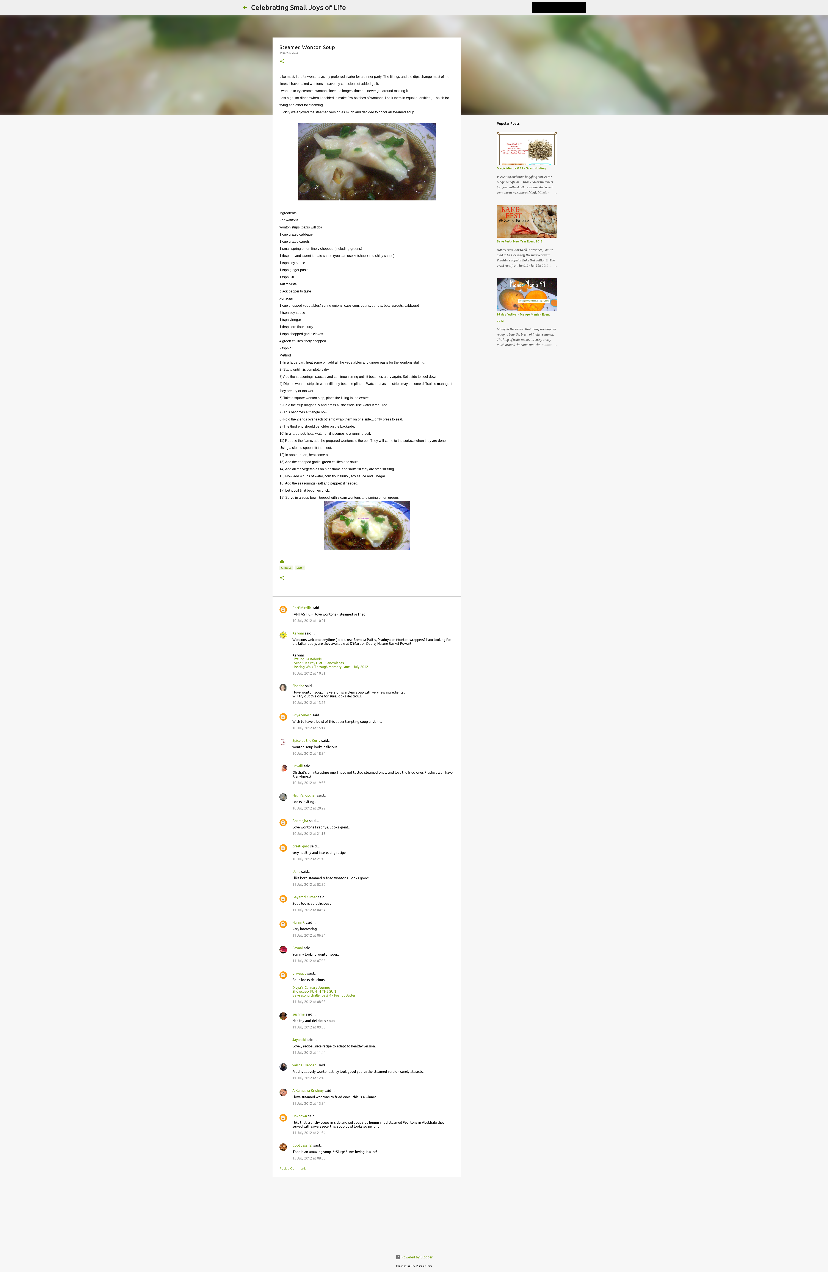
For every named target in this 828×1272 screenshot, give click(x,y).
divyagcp (299, 973)
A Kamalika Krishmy (308, 1090)
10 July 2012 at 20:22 (308, 808)
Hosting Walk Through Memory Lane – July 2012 (330, 667)
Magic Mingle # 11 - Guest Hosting (521, 168)
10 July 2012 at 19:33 (308, 783)
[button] (282, 61)
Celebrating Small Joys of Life (298, 7)
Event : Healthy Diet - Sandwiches (318, 663)
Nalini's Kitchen (304, 795)
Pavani (297, 948)
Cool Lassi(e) (302, 1145)
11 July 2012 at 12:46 (308, 1078)
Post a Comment (292, 1168)
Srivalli (297, 766)
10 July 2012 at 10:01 (308, 621)
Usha (296, 872)
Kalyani (298, 633)
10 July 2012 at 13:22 (308, 703)
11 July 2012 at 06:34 (308, 935)
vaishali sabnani (304, 1065)
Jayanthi (299, 1040)
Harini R (298, 922)
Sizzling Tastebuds (307, 659)
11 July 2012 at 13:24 (308, 1103)
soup (300, 567)
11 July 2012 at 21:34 (308, 1133)
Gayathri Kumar (304, 897)
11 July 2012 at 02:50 (308, 884)
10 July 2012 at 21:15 (308, 834)
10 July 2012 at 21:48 (308, 859)
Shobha (298, 686)
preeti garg (300, 846)
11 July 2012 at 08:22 (308, 1002)
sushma (298, 1014)
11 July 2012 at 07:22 (308, 961)
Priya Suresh (302, 715)
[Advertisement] (367, 1214)
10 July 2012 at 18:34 (308, 753)
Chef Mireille (302, 608)
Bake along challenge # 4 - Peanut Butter (323, 995)
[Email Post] (282, 563)
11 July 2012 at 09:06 (308, 1027)
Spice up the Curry (306, 740)
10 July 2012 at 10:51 (308, 673)
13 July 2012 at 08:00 (308, 1158)
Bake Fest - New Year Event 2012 (520, 241)
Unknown (299, 1116)
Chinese (286, 567)
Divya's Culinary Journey (311, 987)
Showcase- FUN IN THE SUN (314, 991)
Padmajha (300, 821)
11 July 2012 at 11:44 (308, 1053)
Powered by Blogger (417, 1257)
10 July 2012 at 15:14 (308, 728)
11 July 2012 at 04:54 (308, 910)
